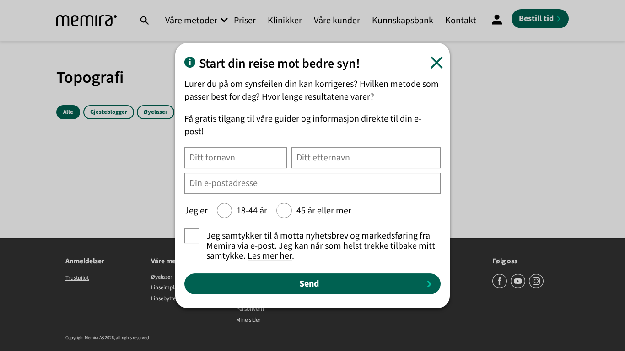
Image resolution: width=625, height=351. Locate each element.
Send (309, 283)
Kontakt (460, 20)
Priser (245, 20)
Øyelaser (155, 112)
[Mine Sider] (497, 21)
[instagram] (536, 286)
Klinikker (285, 20)
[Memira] (86, 21)
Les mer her (270, 256)
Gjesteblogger (108, 112)
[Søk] (144, 20)
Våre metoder (191, 20)
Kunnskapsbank (402, 20)
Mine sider (248, 320)
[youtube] (519, 286)
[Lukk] (437, 62)
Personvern (250, 309)
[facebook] (500, 286)
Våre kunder (337, 20)
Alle (68, 112)
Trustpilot (77, 278)
